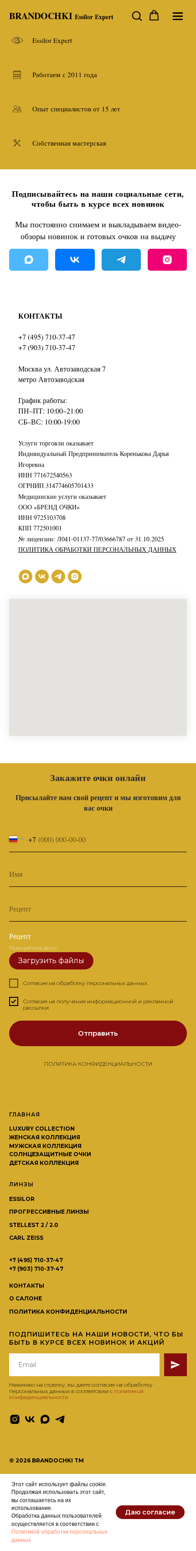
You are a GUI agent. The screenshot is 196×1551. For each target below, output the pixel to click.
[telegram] (58, 576)
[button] (136, 15)
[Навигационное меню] (178, 16)
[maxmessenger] (25, 576)
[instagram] (75, 576)
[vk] (42, 576)
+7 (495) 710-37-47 (46, 336)
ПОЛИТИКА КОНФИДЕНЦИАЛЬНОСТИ (98, 1443)
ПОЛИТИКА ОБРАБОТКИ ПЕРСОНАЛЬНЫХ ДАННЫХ (97, 549)
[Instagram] (167, 260)
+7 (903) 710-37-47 (46, 347)
